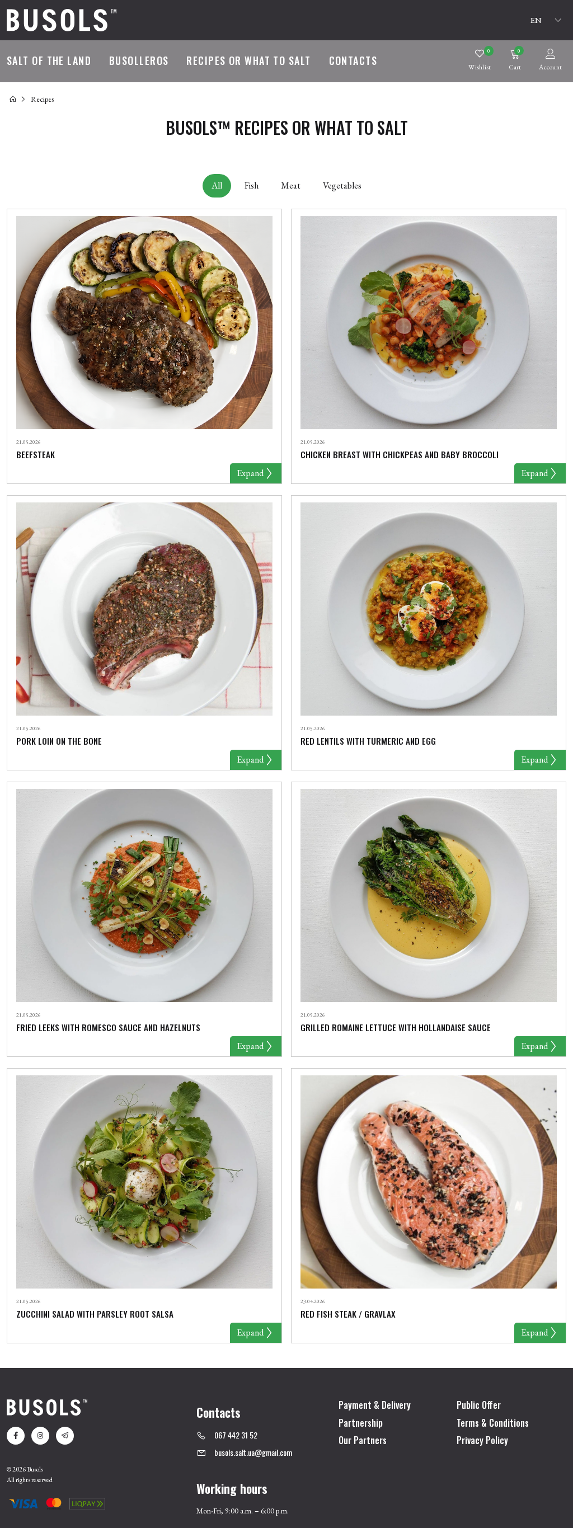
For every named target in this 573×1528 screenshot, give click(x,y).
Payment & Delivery (375, 1405)
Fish (252, 185)
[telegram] (65, 1436)
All (217, 185)
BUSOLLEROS (138, 60)
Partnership (361, 1423)
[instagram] (40, 1436)
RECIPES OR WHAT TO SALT (248, 60)
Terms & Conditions (493, 1423)
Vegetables (342, 185)
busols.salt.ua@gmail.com (253, 1452)
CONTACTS (353, 60)
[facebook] (16, 1436)
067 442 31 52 (235, 1435)
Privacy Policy (482, 1441)
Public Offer (479, 1405)
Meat (290, 185)
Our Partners (363, 1441)
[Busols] (61, 19)
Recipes (42, 99)
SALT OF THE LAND (49, 60)
